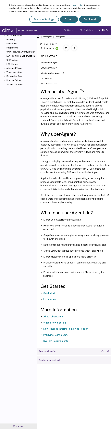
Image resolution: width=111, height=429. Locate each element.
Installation (11, 44)
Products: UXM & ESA (55, 335)
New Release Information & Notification (65, 328)
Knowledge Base (14, 76)
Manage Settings (44, 19)
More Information (49, 84)
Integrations (12, 48)
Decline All (90, 19)
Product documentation (24, 30)
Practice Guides (13, 80)
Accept (69, 19)
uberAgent (47, 37)
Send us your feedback (50, 360)
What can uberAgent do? (52, 73)
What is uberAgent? (51, 62)
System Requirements (56, 341)
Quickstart (49, 293)
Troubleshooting (14, 72)
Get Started (46, 78)
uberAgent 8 (60, 37)
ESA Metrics (12, 64)
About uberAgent (14, 35)
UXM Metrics (12, 60)
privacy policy (77, 5)
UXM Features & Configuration (20, 52)
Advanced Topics (14, 68)
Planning (10, 39)
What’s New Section (54, 322)
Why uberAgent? (49, 68)
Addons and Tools (14, 84)
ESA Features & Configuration (20, 56)
